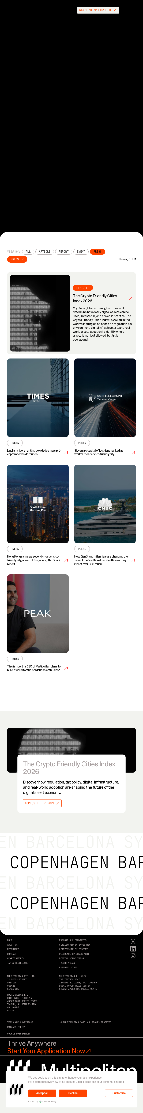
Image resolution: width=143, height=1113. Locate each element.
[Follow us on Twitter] (133, 941)
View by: (13, 251)
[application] (71, 1089)
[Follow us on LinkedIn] (133, 948)
